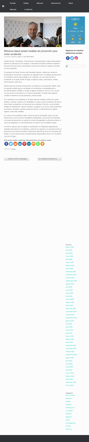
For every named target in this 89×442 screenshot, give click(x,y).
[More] (42, 144)
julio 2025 (69, 287)
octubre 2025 (70, 278)
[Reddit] (15, 144)
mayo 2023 (69, 367)
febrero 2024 (70, 339)
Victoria (68, 426)
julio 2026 (69, 250)
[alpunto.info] (3, 6)
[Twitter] (11, 144)
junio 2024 (69, 327)
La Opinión (28, 9)
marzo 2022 (70, 385)
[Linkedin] (20, 144)
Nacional (40, 3)
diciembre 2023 (71, 345)
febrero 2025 (70, 302)
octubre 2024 (70, 314)
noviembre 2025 (71, 274)
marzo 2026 (70, 262)
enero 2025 (69, 305)
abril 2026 (69, 259)
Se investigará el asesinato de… (49, 159)
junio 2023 (69, 364)
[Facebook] (6, 144)
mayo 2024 (69, 330)
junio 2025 (69, 290)
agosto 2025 (70, 284)
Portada (13, 3)
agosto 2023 (70, 358)
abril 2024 (69, 333)
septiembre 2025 (71, 281)
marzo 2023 (70, 373)
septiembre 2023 (71, 354)
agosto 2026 (70, 247)
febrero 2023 (70, 376)
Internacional (55, 3)
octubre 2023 (70, 351)
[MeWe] (29, 144)
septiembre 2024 (71, 317)
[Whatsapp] (38, 144)
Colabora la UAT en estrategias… (16, 159)
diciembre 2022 (71, 382)
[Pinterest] (24, 144)
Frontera (68, 404)
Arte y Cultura (70, 395)
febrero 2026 (70, 265)
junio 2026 (69, 253)
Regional (69, 417)
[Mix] (33, 144)
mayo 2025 (69, 293)
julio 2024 (69, 324)
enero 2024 (69, 342)
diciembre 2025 (71, 271)
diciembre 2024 (71, 308)
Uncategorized (70, 423)
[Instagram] (76, 58)
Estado (26, 3)
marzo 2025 (70, 299)
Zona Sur (69, 429)
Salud (71, 3)
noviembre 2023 (71, 348)
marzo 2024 (70, 336)
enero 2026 (69, 268)
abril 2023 (69, 370)
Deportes (13, 9)
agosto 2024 (70, 321)
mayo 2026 (69, 256)
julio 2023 (69, 361)
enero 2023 (69, 379)
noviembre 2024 (71, 311)
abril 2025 (69, 296)
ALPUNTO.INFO (29, 57)
